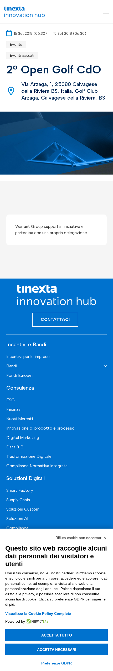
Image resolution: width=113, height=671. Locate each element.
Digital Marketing (22, 437)
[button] (106, 12)
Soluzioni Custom (22, 509)
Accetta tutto (56, 635)
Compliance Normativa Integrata (37, 465)
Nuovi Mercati (19, 418)
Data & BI (15, 446)
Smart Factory (19, 490)
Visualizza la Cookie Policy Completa (38, 613)
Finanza (13, 409)
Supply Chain (18, 499)
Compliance (17, 527)
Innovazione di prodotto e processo (40, 428)
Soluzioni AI (17, 518)
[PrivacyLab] (36, 621)
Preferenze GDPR (56, 663)
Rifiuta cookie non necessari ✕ (80, 538)
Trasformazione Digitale (29, 456)
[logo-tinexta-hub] (24, 12)
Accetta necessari (56, 649)
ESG (10, 399)
